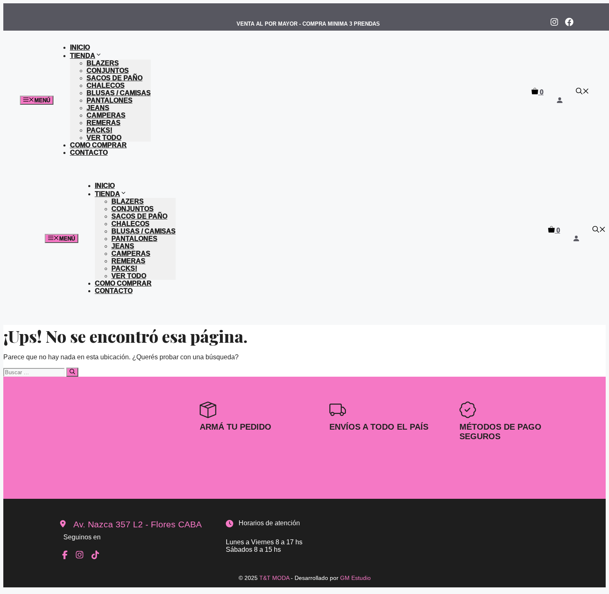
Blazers (103, 63)
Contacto (89, 152)
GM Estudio (355, 578)
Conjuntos (108, 70)
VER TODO (104, 137)
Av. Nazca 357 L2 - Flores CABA (137, 524)
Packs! (99, 130)
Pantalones (110, 100)
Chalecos (106, 85)
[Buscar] (72, 372)
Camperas (106, 115)
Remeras (104, 122)
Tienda (82, 55)
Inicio (80, 47)
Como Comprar (98, 145)
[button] (582, 92)
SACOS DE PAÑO (115, 78)
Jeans (98, 107)
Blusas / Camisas (119, 92)
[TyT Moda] (266, 119)
